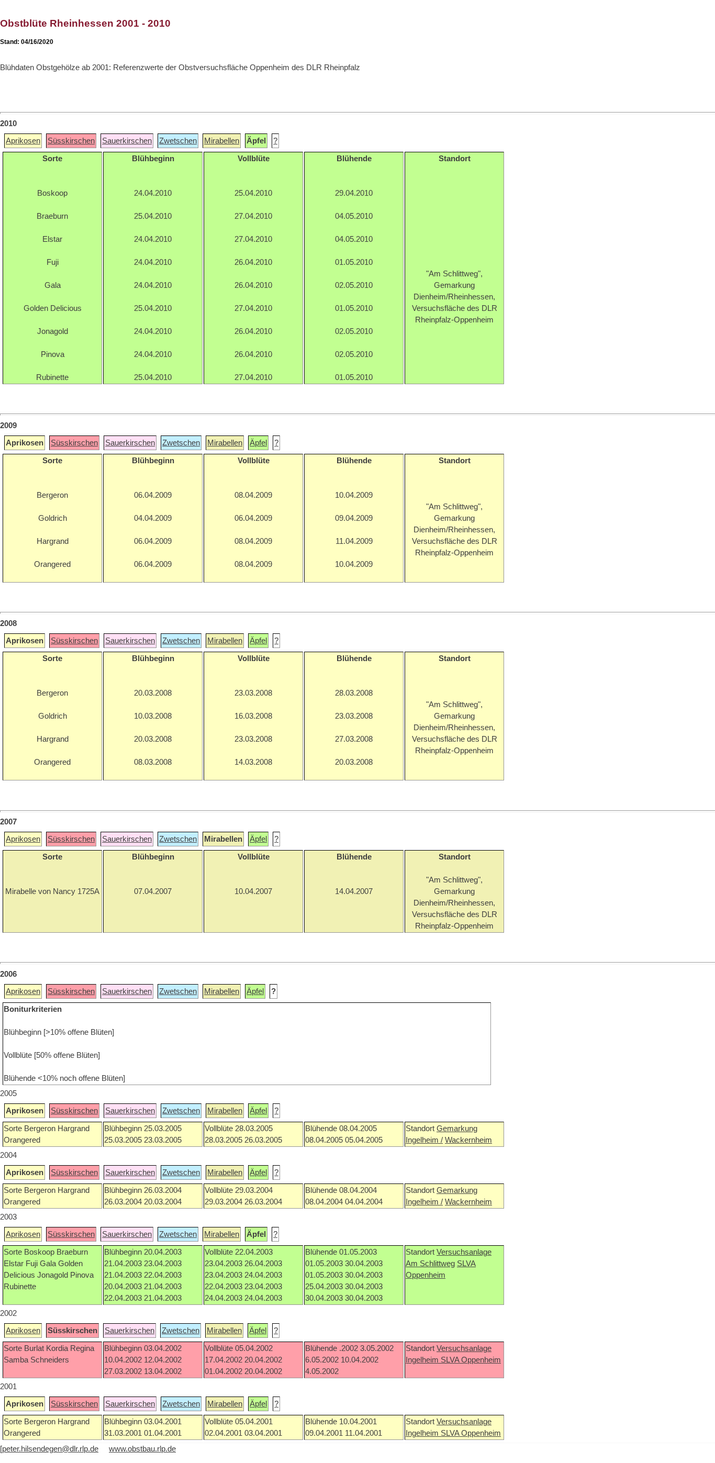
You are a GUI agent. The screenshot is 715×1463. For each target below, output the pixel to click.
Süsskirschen (71, 141)
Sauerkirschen (127, 141)
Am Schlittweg (430, 1263)
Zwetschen (178, 141)
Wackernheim (468, 1140)
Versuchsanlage (464, 1252)
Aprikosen (23, 141)
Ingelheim (423, 1360)
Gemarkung (457, 1128)
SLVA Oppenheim (471, 1360)
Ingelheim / (424, 1140)
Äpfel (258, 443)
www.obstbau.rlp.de (142, 1449)
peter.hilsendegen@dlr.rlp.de (50, 1449)
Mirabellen (221, 141)
